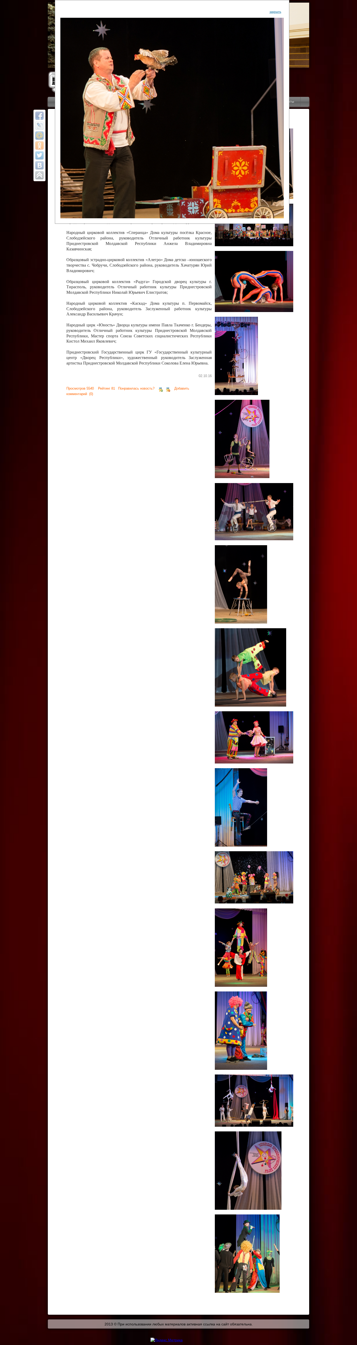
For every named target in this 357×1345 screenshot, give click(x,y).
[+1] (161, 388)
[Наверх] (39, 175)
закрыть (275, 12)
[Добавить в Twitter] (39, 155)
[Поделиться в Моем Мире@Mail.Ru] (39, 135)
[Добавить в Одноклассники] (39, 145)
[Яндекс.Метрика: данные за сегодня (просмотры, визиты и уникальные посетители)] (167, 1340)
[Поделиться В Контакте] (39, 165)
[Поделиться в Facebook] (39, 115)
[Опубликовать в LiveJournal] (39, 125)
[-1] (168, 388)
